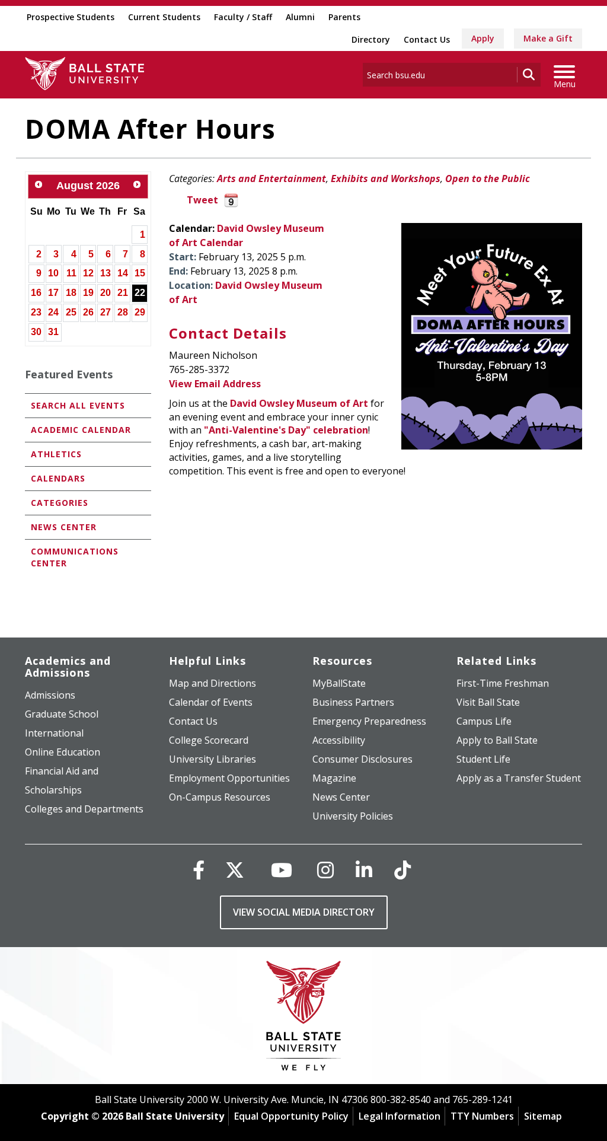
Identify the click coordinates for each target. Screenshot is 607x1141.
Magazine (334, 778)
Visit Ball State (488, 702)
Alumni (300, 17)
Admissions (50, 695)
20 (105, 293)
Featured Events (69, 374)
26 (88, 312)
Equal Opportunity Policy (291, 1116)
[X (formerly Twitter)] (234, 869)
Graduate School (61, 714)
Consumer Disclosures (362, 759)
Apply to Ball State (497, 740)
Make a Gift (548, 38)
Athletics (56, 454)
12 (88, 273)
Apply (482, 38)
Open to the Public (487, 178)
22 (140, 293)
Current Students (164, 17)
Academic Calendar (81, 429)
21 (122, 293)
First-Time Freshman (502, 683)
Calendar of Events (211, 702)
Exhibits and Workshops (385, 178)
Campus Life (484, 721)
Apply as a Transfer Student (518, 778)
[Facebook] (199, 869)
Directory (371, 39)
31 (53, 332)
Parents (344, 17)
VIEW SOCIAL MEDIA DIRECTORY (304, 912)
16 (36, 293)
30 (36, 332)
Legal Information (399, 1116)
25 (71, 312)
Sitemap (543, 1116)
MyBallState (339, 683)
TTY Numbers (482, 1116)
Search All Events (78, 405)
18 (71, 293)
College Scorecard (208, 740)
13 (105, 273)
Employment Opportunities (229, 778)
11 (71, 273)
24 (53, 312)
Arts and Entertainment (271, 178)
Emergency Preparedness (369, 721)
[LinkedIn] (364, 869)
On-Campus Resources (219, 797)
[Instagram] (325, 869)
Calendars (58, 478)
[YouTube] (281, 869)
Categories (59, 502)
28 (122, 312)
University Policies (352, 816)
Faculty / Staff (243, 17)
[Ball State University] (303, 1018)
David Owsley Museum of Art (299, 403)
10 (53, 273)
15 (140, 273)
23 (36, 312)
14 (122, 273)
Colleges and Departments (84, 808)
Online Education (62, 751)
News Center (64, 527)
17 (53, 293)
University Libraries (212, 759)
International (54, 733)
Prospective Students (70, 17)
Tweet (202, 199)
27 (105, 312)
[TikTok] (402, 869)
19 (88, 293)
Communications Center (75, 557)
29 (140, 312)
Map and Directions (212, 683)
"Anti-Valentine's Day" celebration (286, 429)
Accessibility (338, 740)
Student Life (483, 759)
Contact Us (427, 39)
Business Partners (353, 702)
